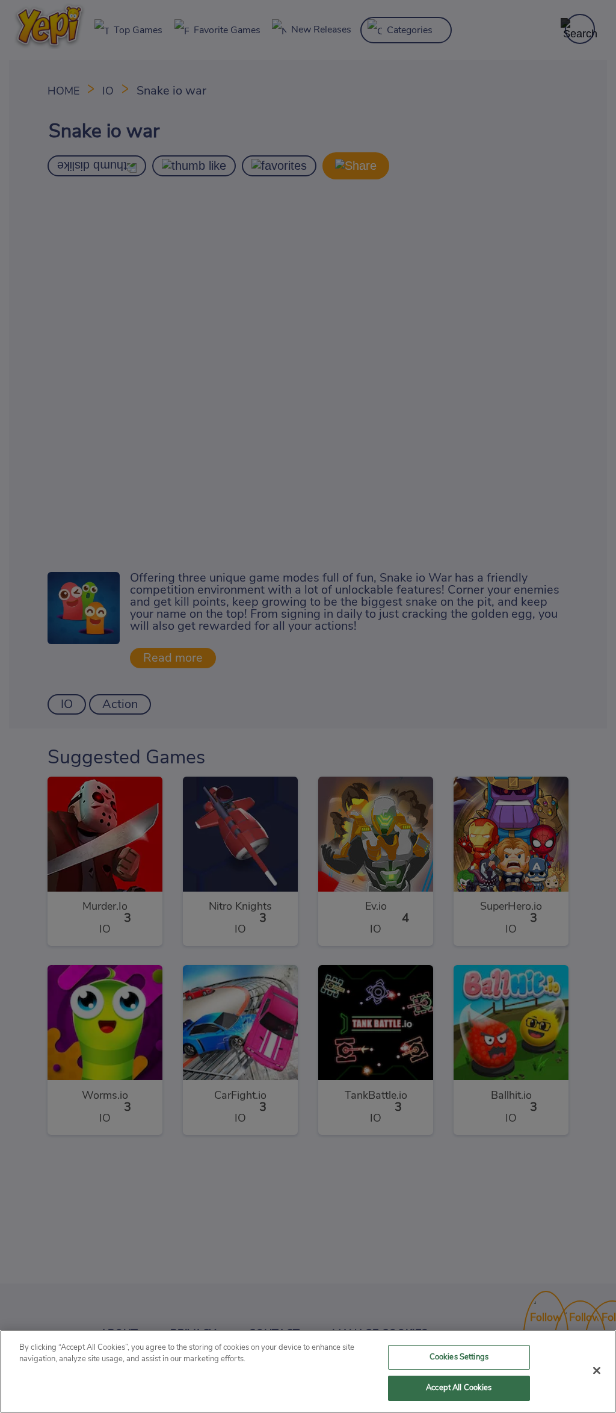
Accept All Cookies (458, 1388)
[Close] (597, 1370)
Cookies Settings (459, 1357)
